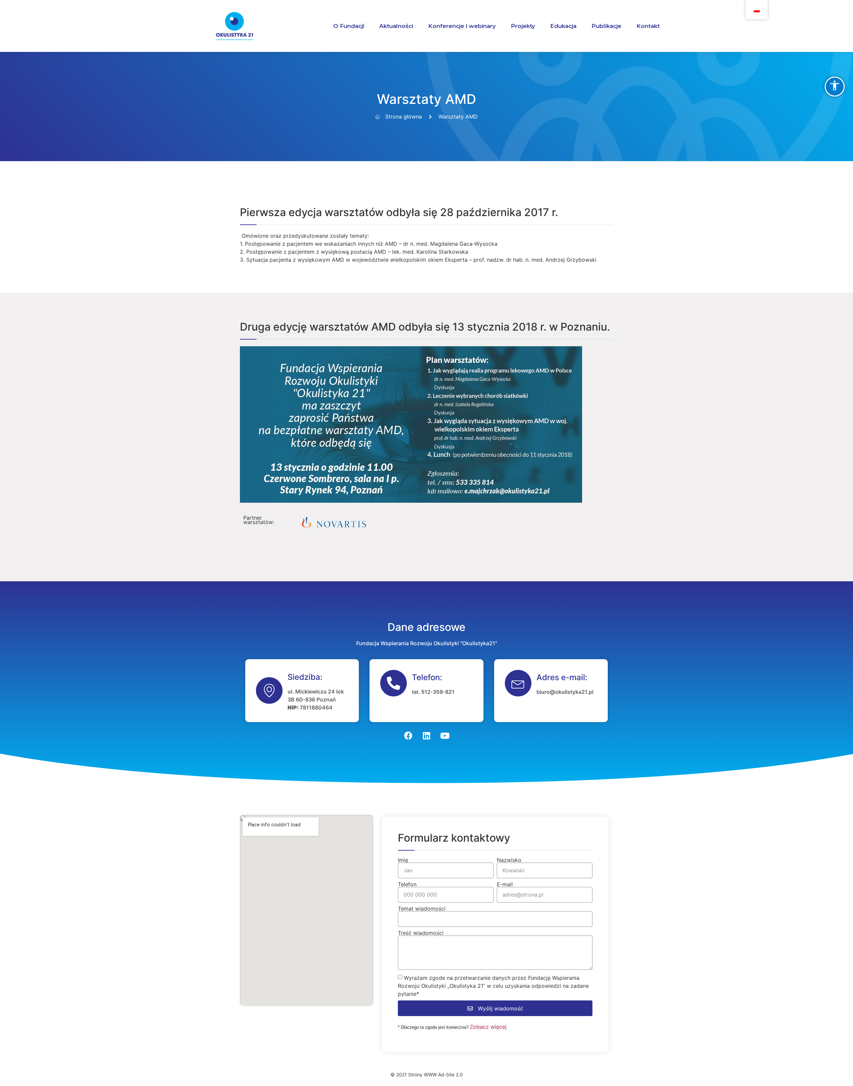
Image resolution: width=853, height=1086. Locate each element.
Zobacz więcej (488, 1026)
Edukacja (563, 26)
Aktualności (396, 26)
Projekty (523, 26)
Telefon (407, 884)
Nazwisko (509, 860)
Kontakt (648, 26)
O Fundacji (348, 26)
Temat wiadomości (421, 908)
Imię (403, 860)
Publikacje (606, 26)
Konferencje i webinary (462, 26)
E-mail (505, 884)
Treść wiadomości (420, 933)
